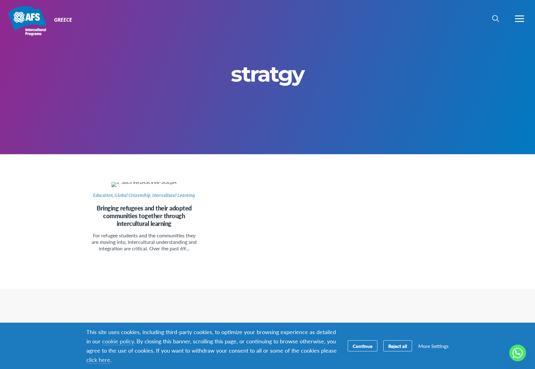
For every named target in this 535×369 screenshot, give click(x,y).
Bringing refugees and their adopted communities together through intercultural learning (144, 216)
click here (98, 359)
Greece (27, 21)
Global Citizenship (132, 195)
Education (103, 195)
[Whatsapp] (517, 353)
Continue (362, 346)
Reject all (397, 346)
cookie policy (118, 341)
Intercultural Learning (173, 195)
